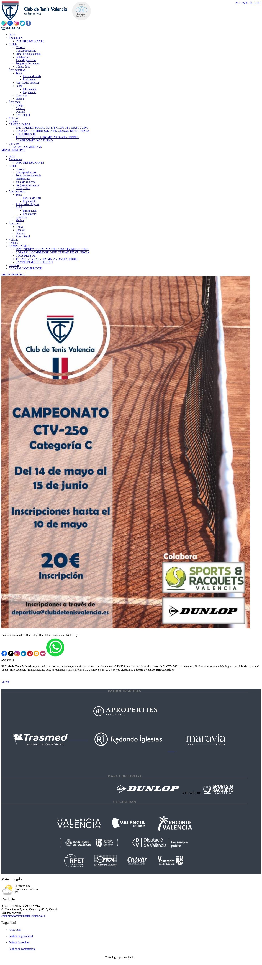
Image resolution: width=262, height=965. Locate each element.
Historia (20, 168)
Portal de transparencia (28, 175)
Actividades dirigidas (27, 204)
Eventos (13, 242)
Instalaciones (23, 178)
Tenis (19, 194)
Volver (5, 681)
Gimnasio (21, 217)
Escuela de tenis (32, 197)
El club (13, 165)
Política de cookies (19, 942)
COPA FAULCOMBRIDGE (25, 268)
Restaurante (15, 159)
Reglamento (29, 201)
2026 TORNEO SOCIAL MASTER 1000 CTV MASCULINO (52, 249)
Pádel (19, 207)
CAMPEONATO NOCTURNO (34, 262)
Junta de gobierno (26, 181)
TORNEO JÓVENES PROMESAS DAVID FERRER (47, 258)
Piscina (20, 220)
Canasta (20, 229)
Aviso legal (15, 929)
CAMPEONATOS (19, 245)
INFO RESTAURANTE (30, 162)
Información (30, 210)
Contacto (14, 265)
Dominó (20, 233)
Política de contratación (22, 948)
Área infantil (23, 236)
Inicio (12, 156)
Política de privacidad (21, 936)
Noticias (13, 239)
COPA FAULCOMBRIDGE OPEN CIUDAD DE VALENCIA (52, 252)
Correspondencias (26, 172)
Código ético (23, 188)
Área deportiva (17, 191)
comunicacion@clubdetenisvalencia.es (23, 915)
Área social (15, 223)
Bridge (19, 226)
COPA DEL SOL (26, 255)
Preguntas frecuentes (27, 185)
